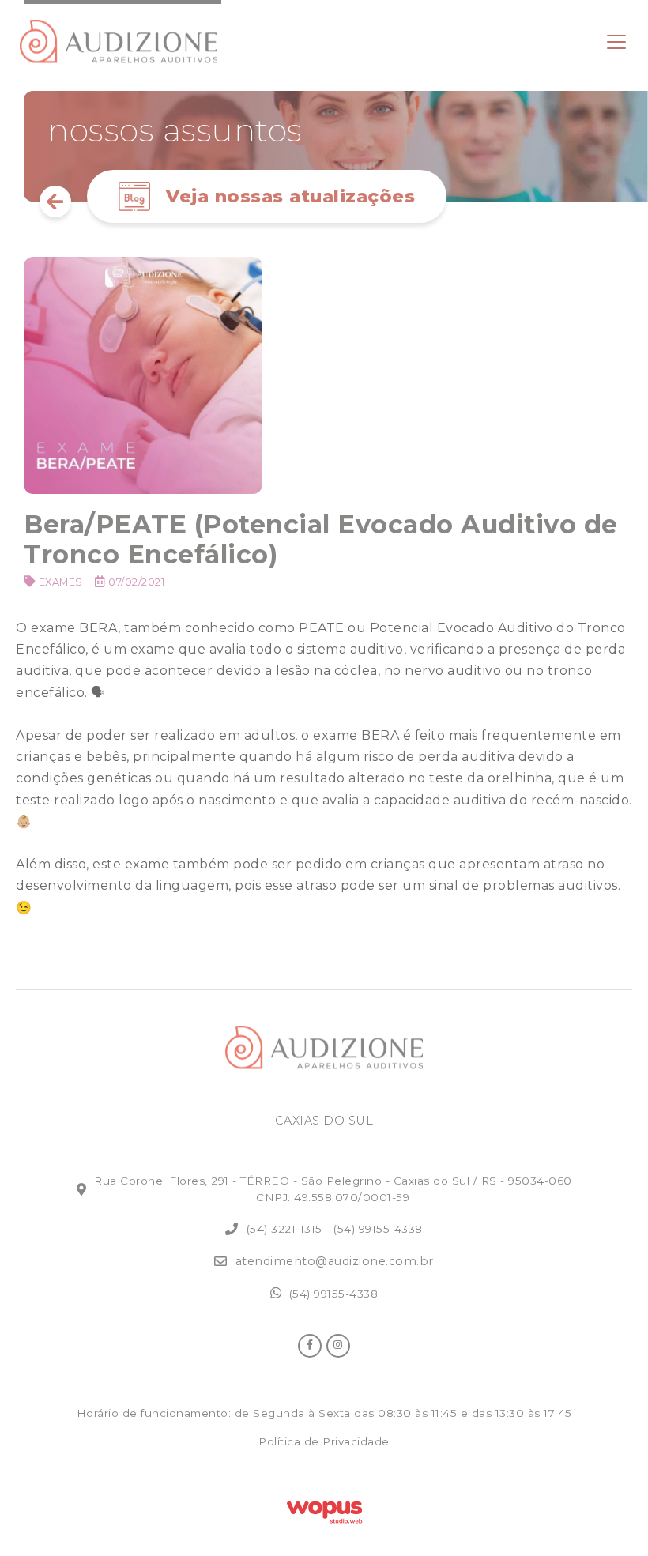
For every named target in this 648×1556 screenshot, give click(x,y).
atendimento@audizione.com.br (334, 1261)
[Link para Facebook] (310, 1346)
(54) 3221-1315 (284, 1229)
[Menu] (616, 42)
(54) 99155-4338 (378, 1229)
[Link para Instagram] (338, 1346)
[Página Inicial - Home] (118, 41)
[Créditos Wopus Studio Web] (324, 1509)
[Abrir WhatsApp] (608, 1516)
